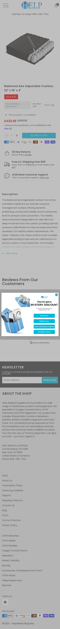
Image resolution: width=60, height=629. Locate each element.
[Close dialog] (56, 295)
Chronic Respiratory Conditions (44, 326)
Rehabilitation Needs (44, 332)
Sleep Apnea (44, 315)
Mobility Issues (44, 321)
